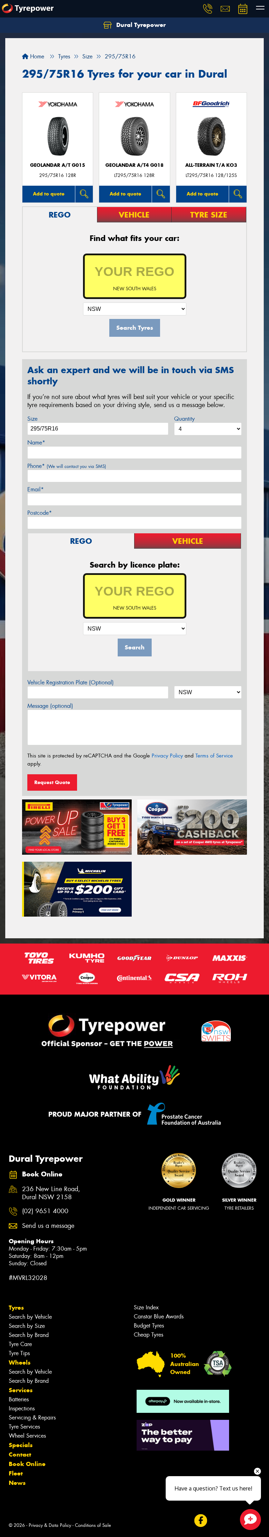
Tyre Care (20, 1344)
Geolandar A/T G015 (57, 165)
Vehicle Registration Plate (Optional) (70, 682)
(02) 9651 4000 (45, 1211)
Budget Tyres (149, 1325)
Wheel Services (27, 1435)
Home (36, 56)
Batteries (19, 1399)
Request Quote (52, 782)
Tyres (16, 1307)
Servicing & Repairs (32, 1417)
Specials (21, 1445)
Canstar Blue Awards (159, 1316)
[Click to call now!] (208, 8)
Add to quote (48, 194)
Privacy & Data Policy (50, 1525)
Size (32, 418)
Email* (35, 489)
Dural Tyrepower (140, 25)
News (17, 1483)
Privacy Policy (167, 755)
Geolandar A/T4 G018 (134, 165)
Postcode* (39, 513)
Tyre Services (24, 1426)
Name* (36, 442)
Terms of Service (214, 755)
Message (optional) (50, 706)
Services (21, 1390)
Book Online (27, 1464)
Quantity (184, 418)
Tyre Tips (19, 1353)
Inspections (22, 1408)
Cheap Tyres (148, 1334)
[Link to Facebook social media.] (200, 1520)
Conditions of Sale (93, 1525)
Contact (20, 1454)
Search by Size (27, 1326)
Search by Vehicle (30, 1317)
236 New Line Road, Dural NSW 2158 (51, 1193)
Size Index (146, 1307)
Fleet (16, 1473)
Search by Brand (29, 1335)
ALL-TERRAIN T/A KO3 (211, 165)
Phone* (66, 466)
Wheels (19, 1362)
